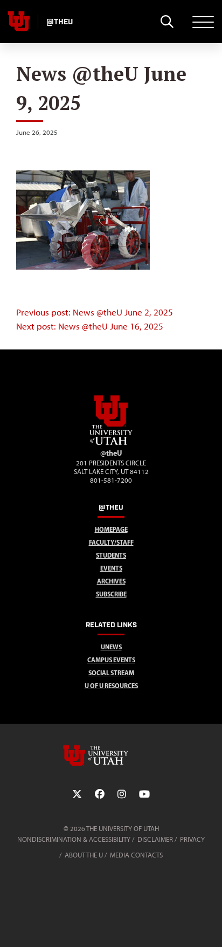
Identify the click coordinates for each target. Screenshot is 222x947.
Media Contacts (136, 855)
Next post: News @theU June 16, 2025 (89, 326)
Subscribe (111, 594)
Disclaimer (155, 839)
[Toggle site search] (166, 21)
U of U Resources (111, 686)
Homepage (111, 529)
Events (111, 568)
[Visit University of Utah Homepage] (19, 21)
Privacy (192, 839)
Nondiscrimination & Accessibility (73, 839)
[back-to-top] (209, 926)
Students (111, 555)
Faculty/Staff (111, 542)
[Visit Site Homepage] (111, 443)
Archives (111, 581)
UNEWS (111, 647)
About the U (84, 855)
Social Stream (111, 673)
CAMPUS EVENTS (111, 660)
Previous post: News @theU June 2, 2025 (94, 312)
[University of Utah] (111, 755)
